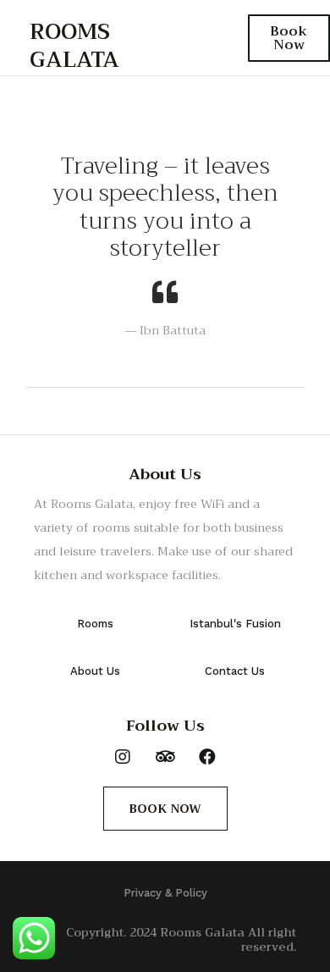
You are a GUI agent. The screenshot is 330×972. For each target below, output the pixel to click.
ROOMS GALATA (74, 46)
